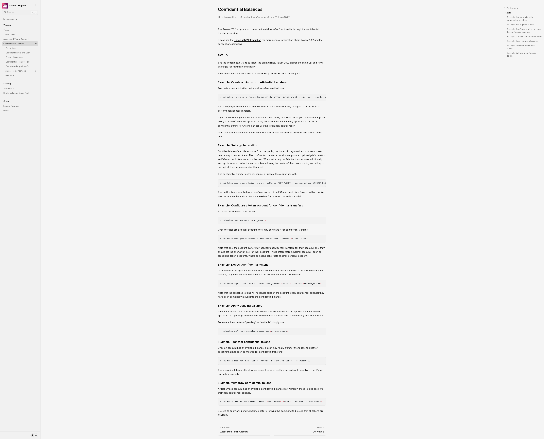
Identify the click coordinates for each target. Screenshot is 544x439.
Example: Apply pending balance (240, 305)
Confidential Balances (13, 43)
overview (262, 196)
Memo (6, 110)
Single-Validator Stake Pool (16, 93)
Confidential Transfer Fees (18, 62)
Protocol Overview (14, 57)
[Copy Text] (323, 97)
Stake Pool (8, 88)
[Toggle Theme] (34, 435)
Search (21, 12)
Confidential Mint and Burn (18, 52)
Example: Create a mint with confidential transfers (252, 82)
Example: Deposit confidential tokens (243, 264)
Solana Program (17, 5)
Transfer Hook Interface (14, 71)
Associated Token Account (16, 39)
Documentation (10, 19)
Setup (223, 55)
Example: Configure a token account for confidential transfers (260, 205)
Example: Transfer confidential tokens (244, 342)
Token (6, 30)
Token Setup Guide (237, 62)
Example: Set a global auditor (238, 145)
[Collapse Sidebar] (36, 5)
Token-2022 (9, 34)
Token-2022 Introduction (247, 40)
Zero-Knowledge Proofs (17, 66)
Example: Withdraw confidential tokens (244, 383)
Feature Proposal (11, 106)
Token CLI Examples (289, 73)
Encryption (11, 48)
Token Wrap (9, 75)
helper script (263, 73)
